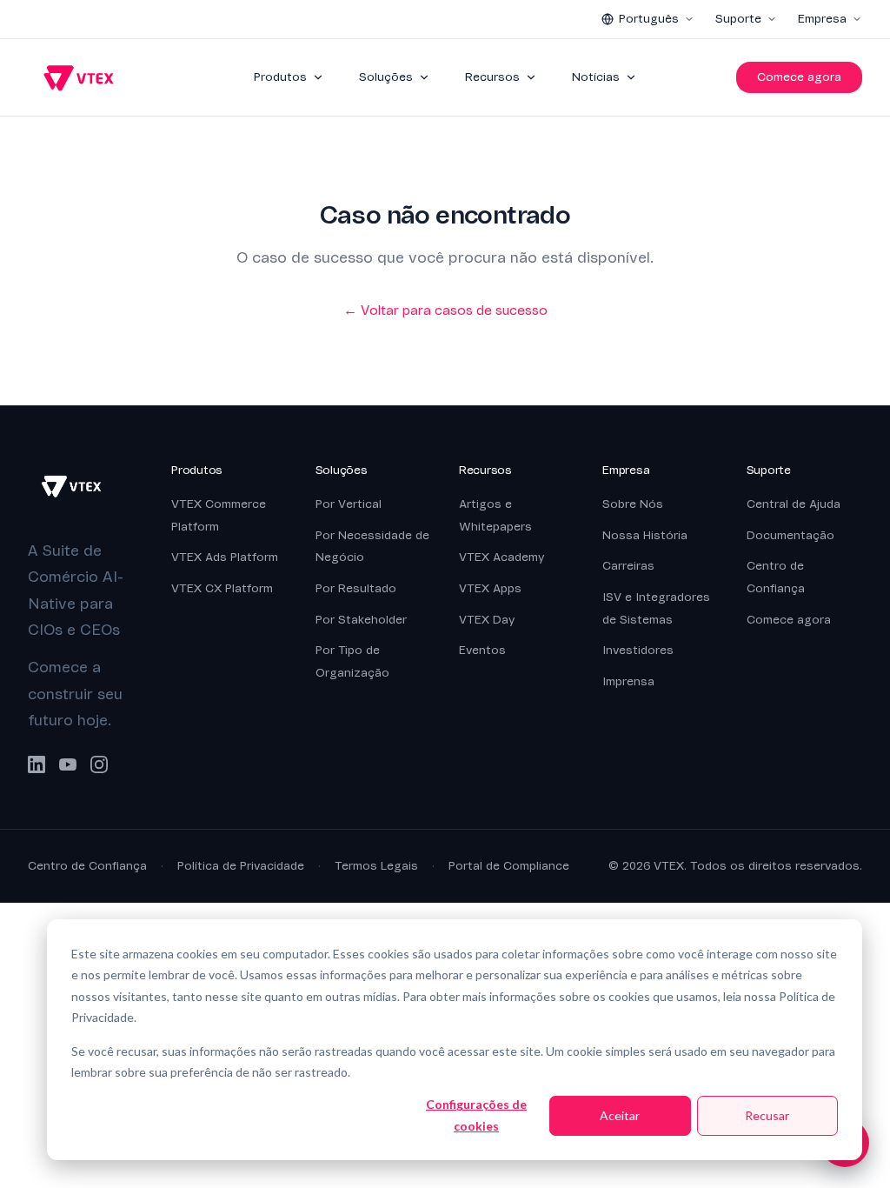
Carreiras (628, 565)
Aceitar (620, 1115)
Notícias (596, 77)
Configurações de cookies (476, 1115)
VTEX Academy (501, 557)
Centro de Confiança (87, 865)
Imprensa (628, 681)
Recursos (492, 77)
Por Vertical (348, 504)
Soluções (386, 77)
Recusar (767, 1115)
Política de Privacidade (240, 865)
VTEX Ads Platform (224, 557)
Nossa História (644, 535)
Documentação (790, 535)
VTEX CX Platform (222, 588)
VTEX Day (487, 619)
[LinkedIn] (36, 764)
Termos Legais (376, 865)
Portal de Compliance (508, 865)
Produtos (280, 77)
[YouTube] (67, 764)
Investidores (638, 650)
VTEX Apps (490, 588)
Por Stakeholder (361, 619)
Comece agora (799, 77)
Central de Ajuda (793, 504)
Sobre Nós (632, 504)
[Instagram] (99, 764)
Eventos (482, 650)
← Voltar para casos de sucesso (445, 310)
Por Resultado (355, 588)
